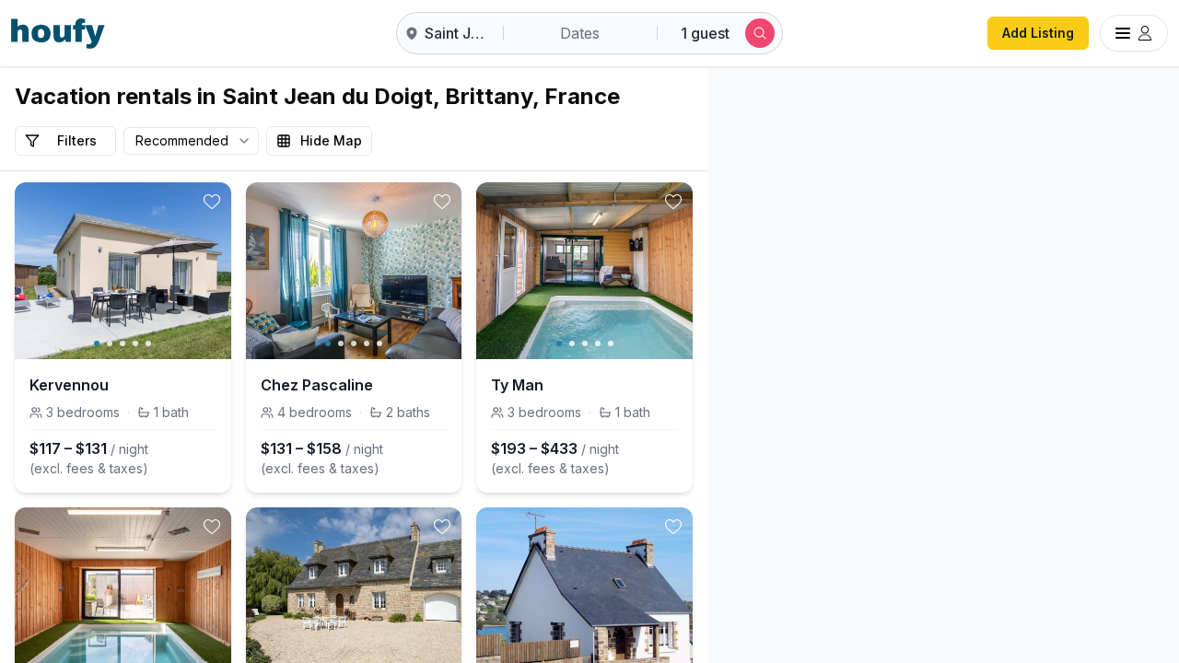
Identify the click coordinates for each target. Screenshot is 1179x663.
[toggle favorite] (212, 201)
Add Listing (1038, 33)
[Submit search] (760, 33)
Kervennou (69, 385)
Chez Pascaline (317, 385)
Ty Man (517, 385)
